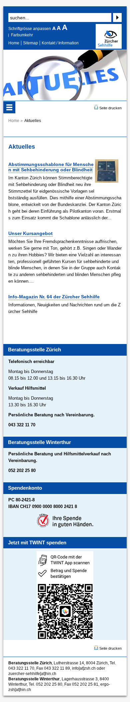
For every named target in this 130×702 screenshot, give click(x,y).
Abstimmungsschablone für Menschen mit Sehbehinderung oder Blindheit (51, 167)
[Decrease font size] (54, 28)
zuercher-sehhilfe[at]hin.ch (32, 673)
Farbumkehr (22, 35)
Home (13, 43)
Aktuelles (32, 120)
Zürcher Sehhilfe (109, 36)
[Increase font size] (64, 28)
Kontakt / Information (60, 43)
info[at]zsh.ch (84, 668)
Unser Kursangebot (30, 233)
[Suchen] (116, 17)
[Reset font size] (59, 28)
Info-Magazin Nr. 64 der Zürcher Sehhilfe (54, 296)
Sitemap (30, 43)
